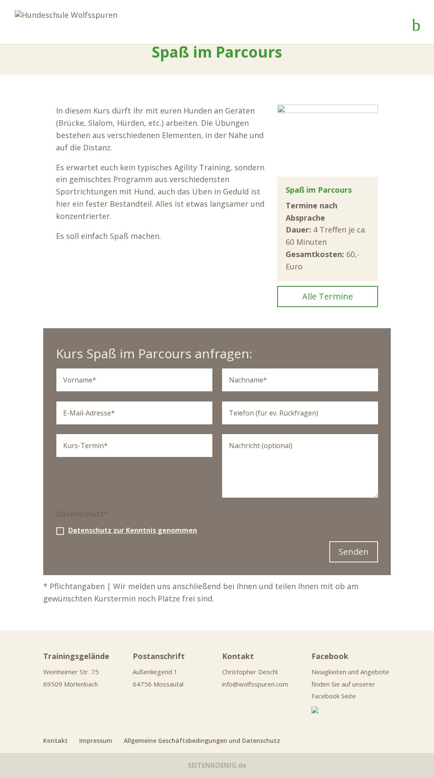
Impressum (95, 740)
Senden (354, 551)
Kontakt (55, 740)
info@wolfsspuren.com (255, 684)
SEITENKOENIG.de (217, 765)
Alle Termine (327, 296)
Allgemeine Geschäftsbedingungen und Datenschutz (202, 740)
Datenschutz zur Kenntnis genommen (132, 530)
